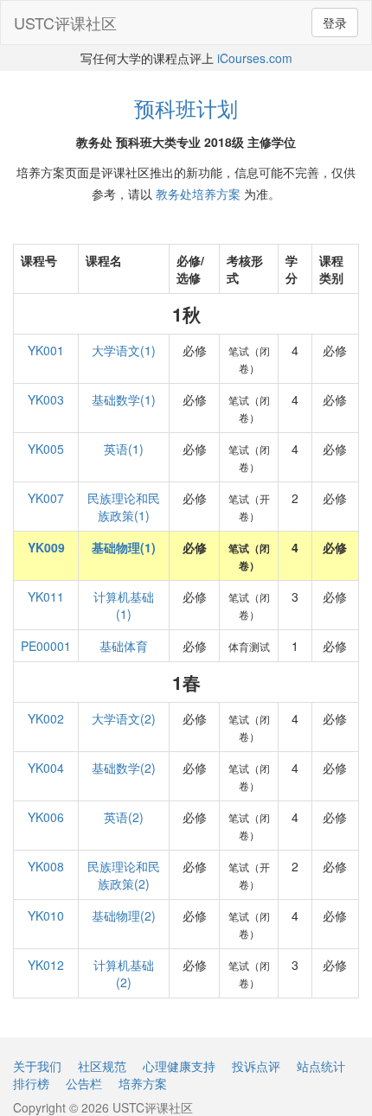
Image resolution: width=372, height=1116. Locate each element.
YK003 (46, 399)
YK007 (46, 498)
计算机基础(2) (123, 973)
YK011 (46, 596)
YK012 (46, 964)
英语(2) (124, 817)
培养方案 (143, 1083)
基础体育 (123, 645)
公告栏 (84, 1083)
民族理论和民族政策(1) (123, 506)
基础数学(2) (124, 767)
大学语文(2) (124, 718)
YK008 (46, 866)
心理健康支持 (179, 1066)
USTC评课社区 (65, 22)
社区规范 (102, 1066)
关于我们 (37, 1066)
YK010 (46, 915)
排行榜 (31, 1083)
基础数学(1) (124, 399)
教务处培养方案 (198, 193)
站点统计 (321, 1066)
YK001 (46, 350)
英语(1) (124, 448)
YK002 (46, 718)
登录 (335, 22)
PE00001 (46, 645)
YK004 (46, 767)
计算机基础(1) (123, 605)
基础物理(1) (124, 547)
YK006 (46, 817)
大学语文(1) (124, 350)
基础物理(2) (124, 915)
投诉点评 (256, 1066)
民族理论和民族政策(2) (123, 875)
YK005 (46, 448)
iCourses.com (254, 58)
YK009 (46, 547)
